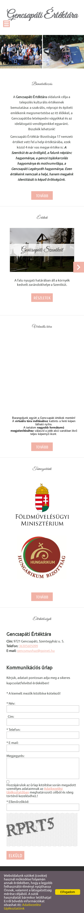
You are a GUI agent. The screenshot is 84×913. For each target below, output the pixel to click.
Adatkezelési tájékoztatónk (22, 906)
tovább (42, 195)
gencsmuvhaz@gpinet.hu (36, 651)
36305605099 (28, 646)
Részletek (42, 297)
